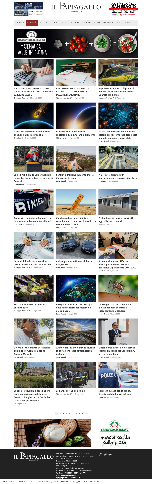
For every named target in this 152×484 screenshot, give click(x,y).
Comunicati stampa (112, 22)
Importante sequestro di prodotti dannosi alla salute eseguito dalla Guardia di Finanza (116, 91)
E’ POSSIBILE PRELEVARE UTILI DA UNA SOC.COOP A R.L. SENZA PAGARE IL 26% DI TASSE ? (33, 91)
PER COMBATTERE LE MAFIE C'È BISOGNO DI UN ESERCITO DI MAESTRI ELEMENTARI (72, 91)
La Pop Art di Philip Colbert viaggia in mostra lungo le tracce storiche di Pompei (33, 178)
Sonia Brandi (18, 138)
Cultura (55, 22)
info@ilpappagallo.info (70, 475)
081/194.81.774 (80, 473)
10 (86, 413)
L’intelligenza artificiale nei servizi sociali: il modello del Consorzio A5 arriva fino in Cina (116, 351)
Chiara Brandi (61, 138)
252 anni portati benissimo (70, 390)
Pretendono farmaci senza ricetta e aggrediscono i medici (117, 220)
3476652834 (68, 473)
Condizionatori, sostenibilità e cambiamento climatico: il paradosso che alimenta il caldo (76, 221)
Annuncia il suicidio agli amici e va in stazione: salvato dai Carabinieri (32, 220)
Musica (128, 22)
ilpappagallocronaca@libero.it (68, 478)
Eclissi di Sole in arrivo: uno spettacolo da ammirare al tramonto (75, 133)
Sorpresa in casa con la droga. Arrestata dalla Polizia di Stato (114, 392)
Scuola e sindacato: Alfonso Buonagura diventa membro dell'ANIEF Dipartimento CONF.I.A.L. (117, 264)
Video (97, 22)
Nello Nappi (60, 267)
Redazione (102, 271)
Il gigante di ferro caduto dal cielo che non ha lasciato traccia (32, 133)
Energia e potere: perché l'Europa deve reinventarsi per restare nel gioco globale (74, 307)
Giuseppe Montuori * (22, 267)
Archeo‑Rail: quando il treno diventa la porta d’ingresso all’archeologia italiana (75, 351)
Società (87, 22)
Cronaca (20, 22)
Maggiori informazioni (82, 481)
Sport (65, 22)
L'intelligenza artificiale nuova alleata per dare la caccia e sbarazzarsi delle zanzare (114, 307)
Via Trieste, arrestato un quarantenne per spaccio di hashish (117, 176)
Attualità (31, 22)
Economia (76, 22)
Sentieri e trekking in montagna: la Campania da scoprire (75, 176)
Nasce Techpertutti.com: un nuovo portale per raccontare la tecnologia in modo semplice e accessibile (117, 135)
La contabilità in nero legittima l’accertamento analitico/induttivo (32, 263)
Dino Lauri (102, 181)
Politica (43, 22)
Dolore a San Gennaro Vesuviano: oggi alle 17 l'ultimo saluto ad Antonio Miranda (32, 351)
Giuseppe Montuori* (21, 98)
